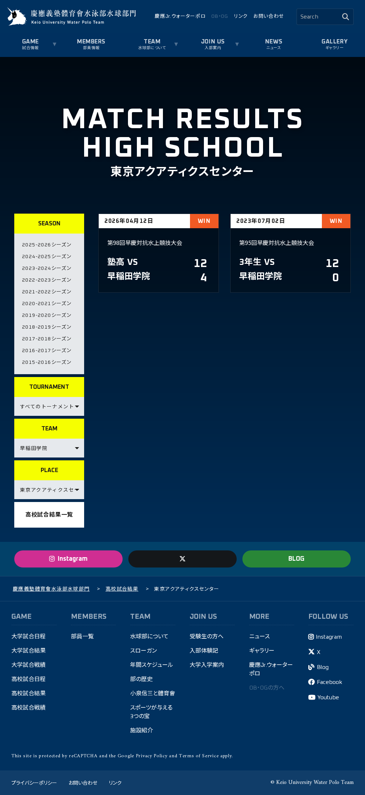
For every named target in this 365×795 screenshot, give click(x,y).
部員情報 (91, 48)
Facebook (329, 682)
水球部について (149, 636)
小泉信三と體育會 (152, 693)
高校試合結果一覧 (49, 515)
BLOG (296, 559)
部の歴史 (141, 679)
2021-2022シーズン (46, 291)
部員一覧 (82, 636)
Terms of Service (199, 756)
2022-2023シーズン (46, 280)
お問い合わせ (268, 16)
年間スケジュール (151, 665)
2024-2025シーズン (46, 256)
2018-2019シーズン (46, 327)
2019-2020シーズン (46, 315)
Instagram (329, 637)
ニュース (273, 48)
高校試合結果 (28, 693)
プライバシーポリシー (34, 782)
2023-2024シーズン (46, 268)
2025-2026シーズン (46, 244)
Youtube (328, 697)
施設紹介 (141, 730)
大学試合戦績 (28, 665)
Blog (323, 667)
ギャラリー (334, 48)
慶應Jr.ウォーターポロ (180, 16)
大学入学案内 (207, 665)
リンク (241, 16)
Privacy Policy (152, 756)
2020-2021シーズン (46, 303)
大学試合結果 (28, 651)
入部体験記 (204, 651)
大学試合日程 (28, 636)
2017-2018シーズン (46, 338)
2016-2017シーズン (46, 350)
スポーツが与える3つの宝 (151, 712)
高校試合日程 (28, 679)
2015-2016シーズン (46, 362)
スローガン (143, 651)
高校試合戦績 (28, 708)
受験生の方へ (206, 636)
